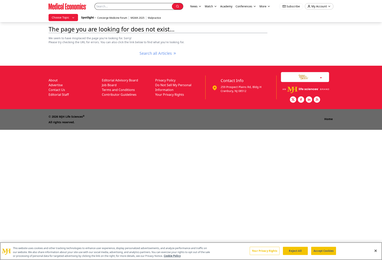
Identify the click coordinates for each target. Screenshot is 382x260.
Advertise (56, 85)
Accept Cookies (323, 250)
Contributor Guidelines (119, 94)
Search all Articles (155, 53)
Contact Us (57, 90)
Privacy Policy (165, 80)
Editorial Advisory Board (120, 80)
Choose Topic (60, 17)
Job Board (109, 85)
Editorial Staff (59, 94)
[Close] (375, 250)
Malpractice (154, 18)
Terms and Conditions (118, 90)
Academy (226, 6)
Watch (209, 6)
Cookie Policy (172, 256)
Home (328, 119)
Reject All (295, 250)
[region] (191, 251)
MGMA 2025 (137, 18)
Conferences (244, 6)
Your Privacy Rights (169, 94)
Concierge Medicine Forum (112, 18)
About (53, 80)
